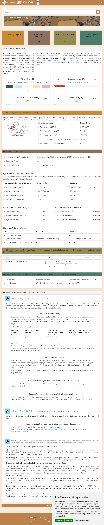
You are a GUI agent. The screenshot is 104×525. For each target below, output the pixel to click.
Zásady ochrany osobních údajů (41, 522)
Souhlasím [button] (59, 520)
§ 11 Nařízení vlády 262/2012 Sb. (83, 399)
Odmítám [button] (69, 520)
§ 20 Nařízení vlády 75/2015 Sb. (52, 429)
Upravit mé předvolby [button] (81, 520)
